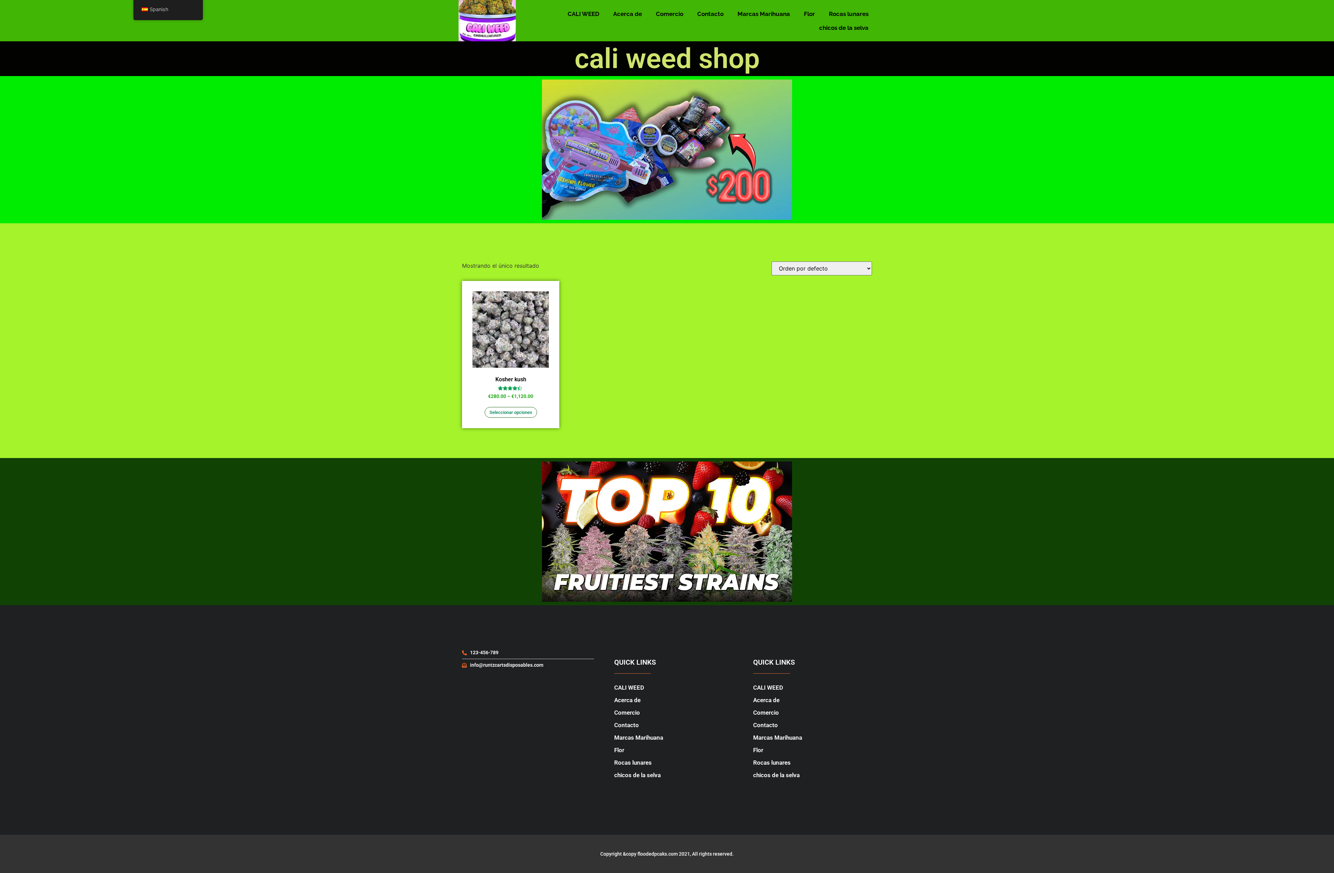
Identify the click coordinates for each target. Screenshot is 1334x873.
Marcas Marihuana (764, 13)
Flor (809, 13)
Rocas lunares (848, 13)
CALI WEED (583, 13)
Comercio (669, 13)
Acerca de (627, 13)
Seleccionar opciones (510, 412)
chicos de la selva (843, 27)
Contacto (710, 13)
